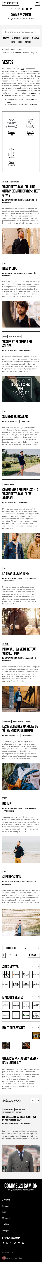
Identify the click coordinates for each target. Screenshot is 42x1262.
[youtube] (27, 9)
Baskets (6, 38)
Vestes (26, 52)
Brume (6, 803)
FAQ (4, 1212)
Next (38, 966)
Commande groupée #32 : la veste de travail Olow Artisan (20, 494)
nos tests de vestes (29, 104)
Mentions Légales (9, 1258)
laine (24, 93)
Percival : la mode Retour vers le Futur (19, 651)
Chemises (26, 38)
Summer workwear (15, 416)
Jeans (13, 42)
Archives (5, 1224)
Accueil (5, 49)
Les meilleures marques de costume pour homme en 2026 (19, 1118)
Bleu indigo (9, 268)
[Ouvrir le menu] (37, 3)
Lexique (5, 1230)
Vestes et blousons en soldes (17, 343)
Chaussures (16, 38)
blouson (22, 78)
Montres (28, 42)
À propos (6, 1200)
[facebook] (11, 9)
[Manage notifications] (4, 1258)
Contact (5, 1206)
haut (22, 69)
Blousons (35, 38)
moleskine (6, 95)
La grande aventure (15, 573)
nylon (16, 95)
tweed (33, 95)
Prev (33, 966)
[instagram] (15, 9)
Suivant (32, 955)
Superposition (11, 877)
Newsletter (12, 3)
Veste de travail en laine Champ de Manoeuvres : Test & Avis (21, 191)
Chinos (20, 42)
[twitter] (23, 9)
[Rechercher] (35, 32)
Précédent (11, 948)
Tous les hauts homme (11, 52)
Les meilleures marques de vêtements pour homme (20, 728)
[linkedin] (31, 9)
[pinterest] (19, 9)
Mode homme (16, 49)
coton (33, 93)
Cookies (22, 1258)
